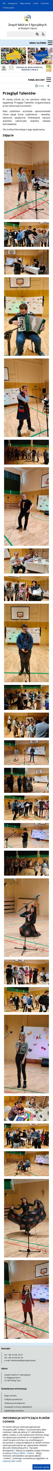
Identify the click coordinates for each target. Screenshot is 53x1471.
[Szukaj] (37, 34)
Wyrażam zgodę (41, 1467)
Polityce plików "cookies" (23, 1453)
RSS (4, 3)
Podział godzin (8, 8)
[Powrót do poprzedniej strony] (48, 86)
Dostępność (12, 3)
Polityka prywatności (13, 1399)
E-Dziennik (45, 3)
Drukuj (41, 86)
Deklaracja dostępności (14, 1403)
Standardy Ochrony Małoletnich (18, 1407)
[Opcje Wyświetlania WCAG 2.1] (43, 34)
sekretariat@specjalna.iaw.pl (23, 1360)
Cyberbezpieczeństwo (14, 1410)
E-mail (35, 3)
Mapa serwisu (25, 3)
